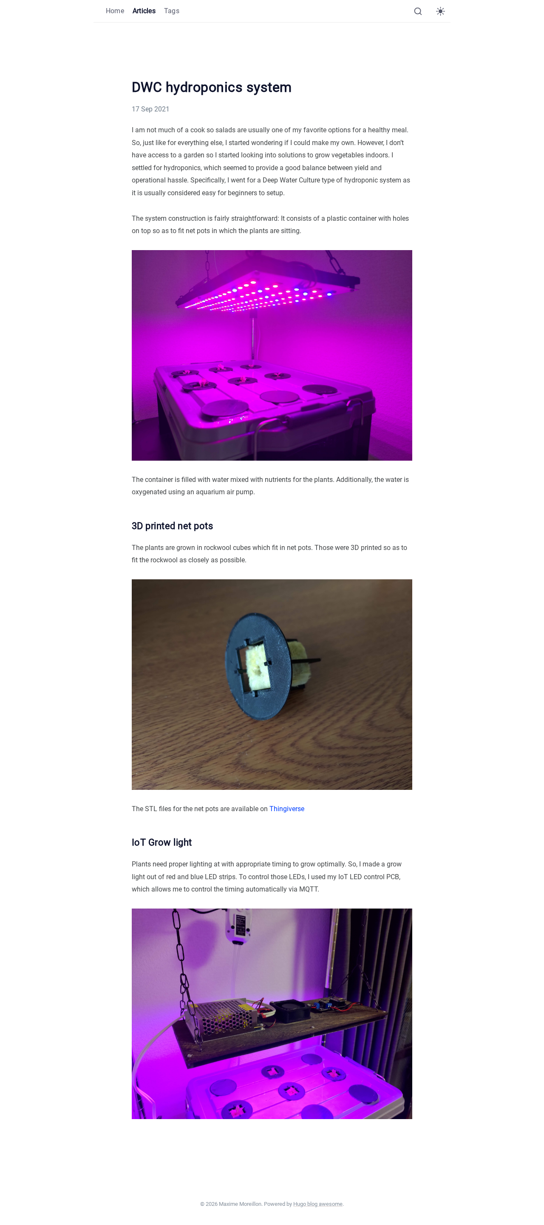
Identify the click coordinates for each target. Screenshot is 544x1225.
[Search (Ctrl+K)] (418, 11)
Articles (144, 11)
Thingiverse (286, 809)
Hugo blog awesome (318, 1204)
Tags (171, 11)
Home (115, 11)
